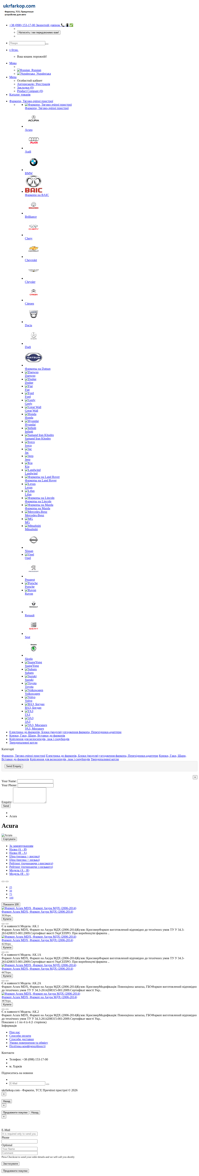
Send (6, 805)
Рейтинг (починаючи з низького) (31, 866)
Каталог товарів (20, 94)
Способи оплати (20, 1035)
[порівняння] (7, 923)
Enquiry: (7, 802)
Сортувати (9, 839)
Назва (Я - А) (18, 853)
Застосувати (10, 1163)
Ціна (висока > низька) (24, 859)
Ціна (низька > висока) (24, 856)
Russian (35, 70)
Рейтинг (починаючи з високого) (31, 863)
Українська (43, 73)
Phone (5, 1137)
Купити (7, 919)
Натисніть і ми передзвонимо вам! (39, 32)
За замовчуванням (21, 846)
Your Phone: (9, 785)
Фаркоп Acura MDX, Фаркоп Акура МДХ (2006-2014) (37, 911)
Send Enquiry (13, 766)
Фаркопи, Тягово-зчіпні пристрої (31, 101)
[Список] (3, 881)
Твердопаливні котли (23, 742)
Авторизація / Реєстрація (33, 84)
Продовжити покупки (15, 1112)
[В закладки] (3, 923)
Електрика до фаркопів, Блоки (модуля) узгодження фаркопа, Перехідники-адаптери (65, 732)
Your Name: (9, 781)
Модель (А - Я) (19, 870)
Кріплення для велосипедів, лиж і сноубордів (39, 739)
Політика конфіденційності (27, 1046)
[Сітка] (7, 881)
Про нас (14, 1032)
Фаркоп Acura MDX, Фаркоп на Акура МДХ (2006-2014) (39, 997)
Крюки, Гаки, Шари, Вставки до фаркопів (37, 735)
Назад (6, 1101)
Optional (7, 1145)
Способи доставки (21, 1039)
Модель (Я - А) (19, 873)
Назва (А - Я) (18, 849)
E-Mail (6, 1130)
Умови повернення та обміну (28, 1042)
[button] (13, 50)
